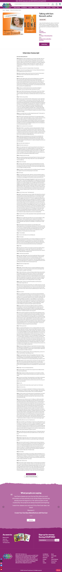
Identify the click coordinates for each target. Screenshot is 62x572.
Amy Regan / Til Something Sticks (45, 35)
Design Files (36, 7)
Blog (58, 7)
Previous (3, 507)
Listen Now (44, 44)
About (52, 554)
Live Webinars (24, 7)
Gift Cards (48, 7)
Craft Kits (30, 7)
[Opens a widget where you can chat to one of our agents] (58, 570)
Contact (44, 562)
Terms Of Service (54, 559)
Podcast (53, 7)
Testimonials (53, 555)
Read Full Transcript (31, 474)
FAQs (52, 557)
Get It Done (41, 40)
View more (31, 520)
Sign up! (57, 540)
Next (59, 507)
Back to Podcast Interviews (31, 476)
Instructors (42, 7)
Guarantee (53, 562)
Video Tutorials (17, 7)
